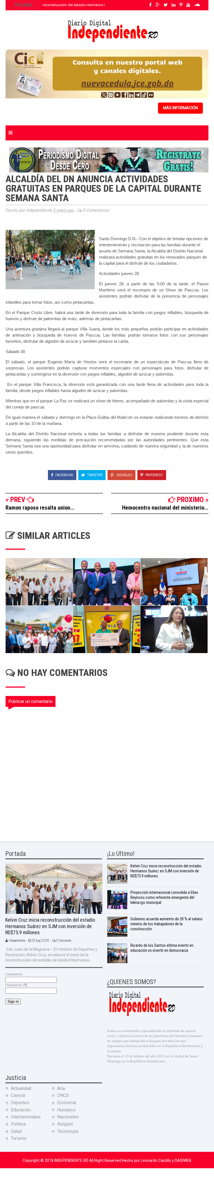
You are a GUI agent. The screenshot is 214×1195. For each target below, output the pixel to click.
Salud (16, 1131)
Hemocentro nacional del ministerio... (165, 507)
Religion (65, 1124)
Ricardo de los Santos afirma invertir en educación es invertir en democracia (161, 948)
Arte (61, 1088)
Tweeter (94, 475)
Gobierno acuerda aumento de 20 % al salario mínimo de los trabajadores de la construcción (166, 923)
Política (18, 1124)
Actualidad (21, 1088)
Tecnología (67, 1131)
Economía (66, 1102)
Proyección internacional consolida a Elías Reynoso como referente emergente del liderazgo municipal (164, 897)
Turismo (18, 1138)
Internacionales (26, 1116)
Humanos (66, 1110)
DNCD (63, 1095)
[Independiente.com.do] (142, 1015)
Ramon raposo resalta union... (40, 507)
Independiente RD (71, 1160)
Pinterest (154, 475)
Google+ (124, 475)
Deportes (20, 1102)
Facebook (64, 475)
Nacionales (68, 1116)
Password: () (16, 985)
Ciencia (18, 1095)
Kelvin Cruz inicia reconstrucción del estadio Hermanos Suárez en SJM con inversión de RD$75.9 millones (98, 5)
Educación (21, 1110)
